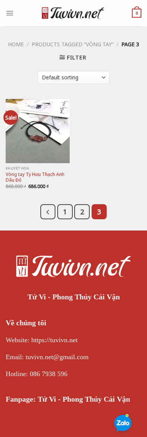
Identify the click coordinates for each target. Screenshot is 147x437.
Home (16, 44)
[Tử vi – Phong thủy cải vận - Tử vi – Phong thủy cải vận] (72, 13)
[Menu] (10, 13)
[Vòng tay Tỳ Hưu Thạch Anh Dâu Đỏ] (38, 131)
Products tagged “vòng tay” (72, 44)
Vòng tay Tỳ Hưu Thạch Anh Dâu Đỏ (35, 177)
